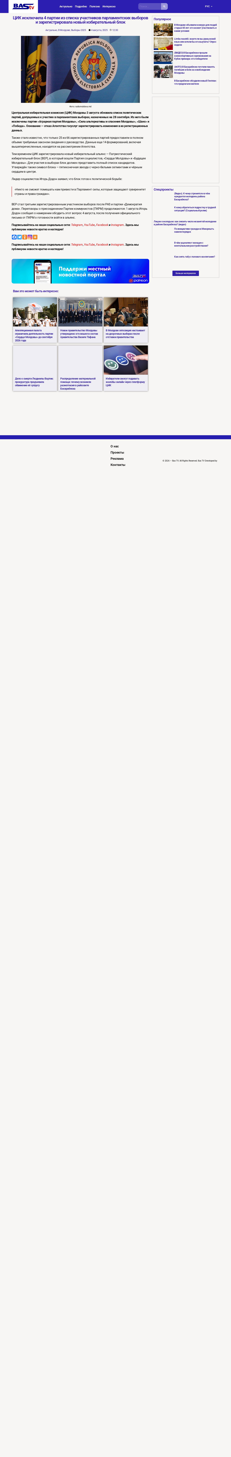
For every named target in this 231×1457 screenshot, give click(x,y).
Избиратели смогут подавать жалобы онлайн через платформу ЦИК (125, 382)
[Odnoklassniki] (24, 237)
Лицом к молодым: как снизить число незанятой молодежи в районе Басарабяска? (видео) (185, 223)
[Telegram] (19, 237)
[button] (208, 6)
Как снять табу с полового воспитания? (194, 256)
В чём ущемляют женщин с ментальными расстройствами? (191, 244)
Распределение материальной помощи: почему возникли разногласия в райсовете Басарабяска (77, 383)
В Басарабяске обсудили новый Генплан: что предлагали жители (195, 82)
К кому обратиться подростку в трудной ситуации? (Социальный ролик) (195, 209)
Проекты (117, 452)
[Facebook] (14, 237)
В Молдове (64, 30)
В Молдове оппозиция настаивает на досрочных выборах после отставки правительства (125, 334)
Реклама (117, 459)
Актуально (65, 6)
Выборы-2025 (78, 30)
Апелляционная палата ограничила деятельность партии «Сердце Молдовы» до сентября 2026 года (34, 335)
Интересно (109, 6)
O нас (115, 446)
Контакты (118, 465)
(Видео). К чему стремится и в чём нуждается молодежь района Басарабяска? (192, 196)
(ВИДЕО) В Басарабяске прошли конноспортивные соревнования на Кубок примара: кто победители (192, 55)
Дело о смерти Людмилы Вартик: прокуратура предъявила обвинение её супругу (34, 382)
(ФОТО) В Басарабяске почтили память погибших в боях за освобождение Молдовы (194, 69)
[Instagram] (30, 237)
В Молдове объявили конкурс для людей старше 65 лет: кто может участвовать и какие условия (195, 27)
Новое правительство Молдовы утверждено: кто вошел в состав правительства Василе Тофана (79, 334)
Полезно (95, 6)
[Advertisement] (115, 415)
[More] (35, 237)
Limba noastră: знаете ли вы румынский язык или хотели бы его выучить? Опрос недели (195, 41)
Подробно (81, 6)
